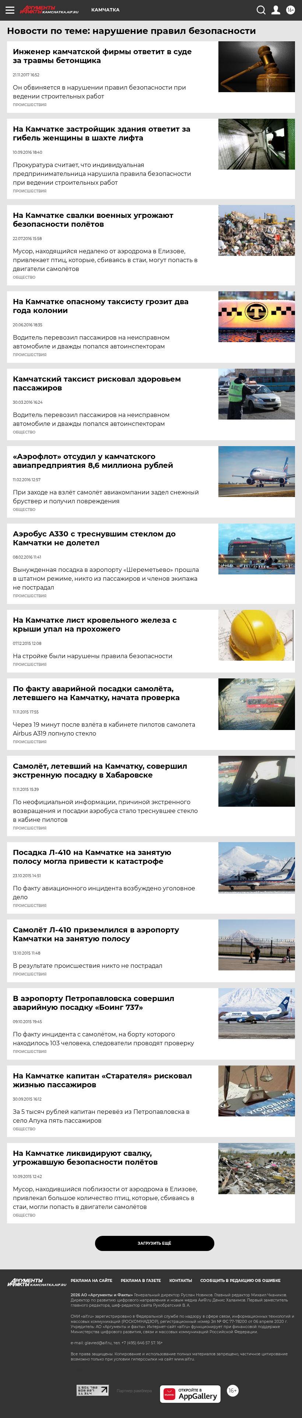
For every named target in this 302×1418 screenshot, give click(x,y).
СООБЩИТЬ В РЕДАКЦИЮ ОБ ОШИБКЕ (240, 1280)
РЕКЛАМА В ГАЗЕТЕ (141, 1280)
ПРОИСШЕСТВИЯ (29, 105)
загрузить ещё (154, 1243)
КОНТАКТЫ (180, 1280)
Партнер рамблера (134, 1391)
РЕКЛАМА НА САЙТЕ (91, 1280)
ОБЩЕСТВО (24, 277)
